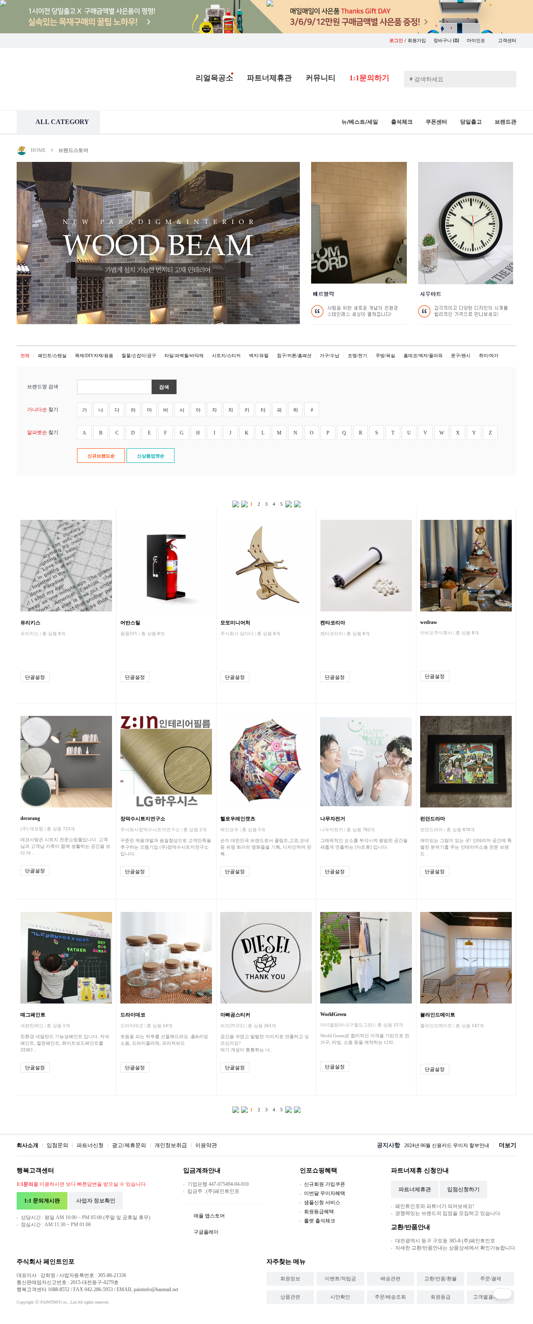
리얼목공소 (214, 78)
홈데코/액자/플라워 (423, 355)
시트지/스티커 (226, 355)
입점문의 (57, 1145)
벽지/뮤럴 (259, 355)
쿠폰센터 (436, 122)
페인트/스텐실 (52, 355)
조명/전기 (357, 355)
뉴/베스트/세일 (359, 122)
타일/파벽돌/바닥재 (184, 355)
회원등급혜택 (319, 1212)
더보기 (507, 1145)
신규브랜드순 (101, 455)
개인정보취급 (170, 1145)
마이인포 (476, 40)
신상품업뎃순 (150, 455)
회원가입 (417, 40)
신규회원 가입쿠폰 (324, 1184)
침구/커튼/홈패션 (294, 355)
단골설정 (35, 677)
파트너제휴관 (269, 78)
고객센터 (507, 40)
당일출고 (471, 122)
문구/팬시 (461, 355)
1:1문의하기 (369, 78)
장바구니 (446, 40)
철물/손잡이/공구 (139, 355)
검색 (164, 387)
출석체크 (402, 122)
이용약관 (206, 1145)
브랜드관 (505, 122)
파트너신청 (90, 1145)
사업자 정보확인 (95, 1200)
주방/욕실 (385, 355)
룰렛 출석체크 (319, 1221)
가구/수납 (329, 355)
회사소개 (27, 1145)
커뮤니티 (321, 78)
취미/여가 (488, 355)
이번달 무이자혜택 (324, 1193)
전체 (25, 355)
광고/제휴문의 (129, 1145)
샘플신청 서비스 (322, 1202)
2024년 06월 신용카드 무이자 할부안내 (446, 1145)
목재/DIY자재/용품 (94, 355)
